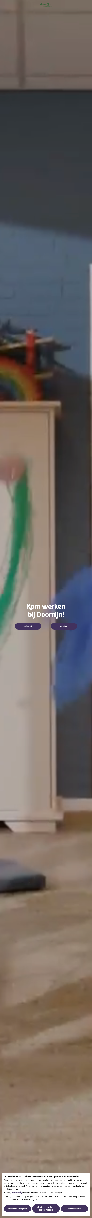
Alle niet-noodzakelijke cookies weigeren (46, 1208)
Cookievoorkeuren (74, 1208)
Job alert (28, 626)
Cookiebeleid (16, 1193)
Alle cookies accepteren (17, 1208)
